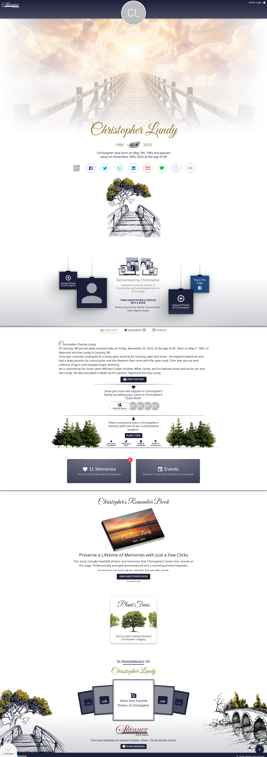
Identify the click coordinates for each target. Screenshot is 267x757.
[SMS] (162, 168)
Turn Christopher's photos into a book (138, 301)
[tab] (109, 330)
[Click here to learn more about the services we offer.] (133, 730)
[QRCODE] (76, 168)
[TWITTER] (105, 168)
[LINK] (190, 168)
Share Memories (135, 746)
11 (130, 460)
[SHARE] (176, 168)
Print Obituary (135, 379)
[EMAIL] (147, 168)
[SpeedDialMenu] (259, 749)
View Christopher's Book (133, 576)
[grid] (133, 288)
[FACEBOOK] (90, 168)
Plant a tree (133, 435)
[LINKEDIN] (133, 168)
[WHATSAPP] (119, 168)
